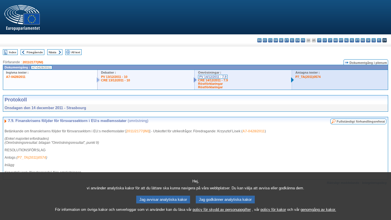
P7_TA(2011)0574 (308, 76)
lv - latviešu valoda (325, 40)
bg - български (259, 40)
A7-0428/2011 (15, 76)
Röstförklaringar (210, 83)
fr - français (303, 40)
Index (12, 52)
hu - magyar (335, 40)
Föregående (35, 52)
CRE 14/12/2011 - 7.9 (213, 80)
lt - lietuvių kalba (330, 40)
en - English (297, 40)
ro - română (363, 40)
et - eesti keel (287, 40)
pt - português (357, 40)
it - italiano (319, 40)
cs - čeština (270, 40)
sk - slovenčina (368, 40)
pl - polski (352, 40)
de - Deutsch (281, 40)
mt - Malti (341, 40)
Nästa (52, 52)
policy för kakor (273, 209)
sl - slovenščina (374, 40)
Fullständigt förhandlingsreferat (361, 121)
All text (75, 52)
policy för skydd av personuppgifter (222, 209)
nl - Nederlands (346, 40)
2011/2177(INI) (33, 62)
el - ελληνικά (292, 40)
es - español (265, 40)
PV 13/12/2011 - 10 (114, 76)
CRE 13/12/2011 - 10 (115, 80)
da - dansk (276, 40)
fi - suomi (379, 40)
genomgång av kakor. (318, 209)
